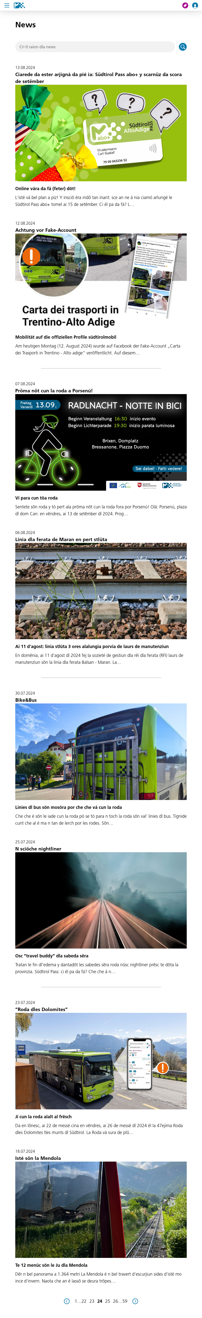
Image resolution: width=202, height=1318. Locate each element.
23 (91, 1301)
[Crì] (183, 47)
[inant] (135, 1301)
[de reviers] (66, 1301)
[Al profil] (197, 5)
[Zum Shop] (187, 5)
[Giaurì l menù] (7, 5)
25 (107, 1301)
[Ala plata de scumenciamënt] (19, 5)
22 (84, 1301)
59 (124, 1301)
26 (115, 1301)
